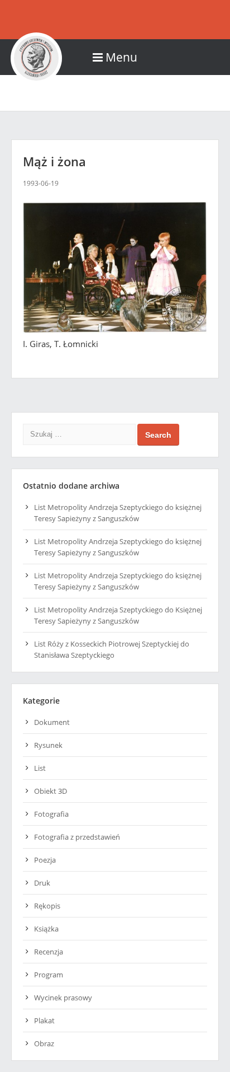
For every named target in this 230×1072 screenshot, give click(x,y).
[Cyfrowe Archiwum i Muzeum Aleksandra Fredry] (115, 19)
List (40, 768)
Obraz (44, 1043)
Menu (121, 57)
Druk (42, 883)
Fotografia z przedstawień (77, 837)
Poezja (45, 860)
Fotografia (51, 814)
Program (48, 975)
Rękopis (47, 906)
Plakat (44, 1020)
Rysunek (48, 745)
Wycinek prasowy (63, 998)
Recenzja (48, 952)
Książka (46, 929)
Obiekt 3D (50, 791)
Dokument (52, 722)
